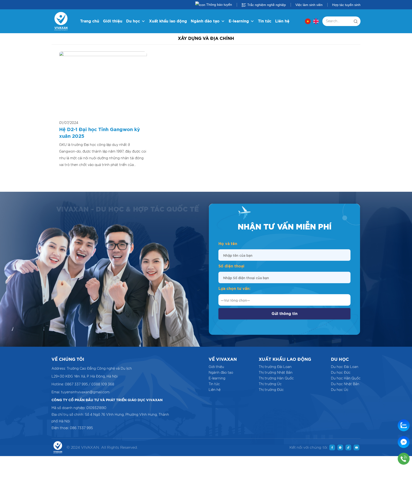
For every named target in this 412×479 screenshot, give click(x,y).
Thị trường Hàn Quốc (276, 378)
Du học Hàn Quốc (345, 378)
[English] (316, 21)
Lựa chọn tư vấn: (234, 289)
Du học (133, 21)
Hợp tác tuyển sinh (346, 5)
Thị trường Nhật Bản (276, 372)
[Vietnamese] (308, 21)
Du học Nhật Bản (345, 384)
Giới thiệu (112, 21)
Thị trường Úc (270, 384)
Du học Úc (339, 390)
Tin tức (264, 21)
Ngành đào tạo (205, 21)
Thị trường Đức (271, 390)
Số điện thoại (231, 266)
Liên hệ (282, 21)
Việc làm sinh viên (309, 5)
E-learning (239, 21)
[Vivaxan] (61, 21)
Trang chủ (89, 21)
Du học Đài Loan (344, 367)
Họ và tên (227, 244)
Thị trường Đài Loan (275, 367)
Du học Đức (340, 372)
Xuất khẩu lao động (168, 21)
